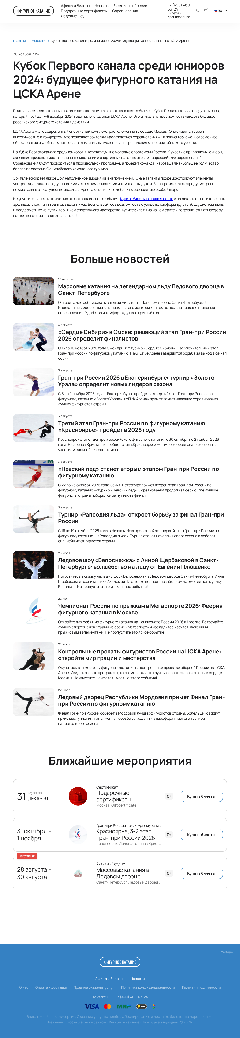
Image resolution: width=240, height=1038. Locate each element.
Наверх (227, 951)
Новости (101, 6)
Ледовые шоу (72, 16)
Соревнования (125, 11)
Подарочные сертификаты (84, 11)
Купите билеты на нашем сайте (146, 198)
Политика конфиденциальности (148, 987)
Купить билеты (201, 796)
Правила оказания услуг (94, 987)
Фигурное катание (33, 11)
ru (220, 10)
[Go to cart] (206, 10)
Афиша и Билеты (75, 6)
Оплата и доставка (51, 987)
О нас (23, 987)
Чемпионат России (130, 6)
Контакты (100, 996)
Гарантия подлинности (201, 987)
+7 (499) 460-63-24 (179, 7)
